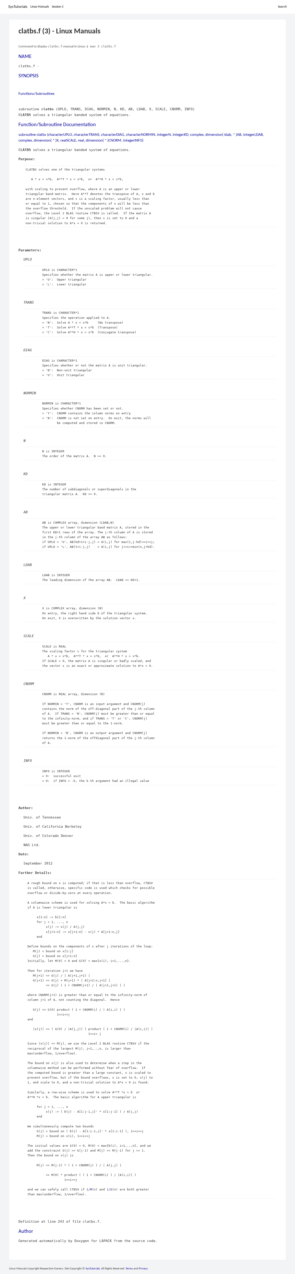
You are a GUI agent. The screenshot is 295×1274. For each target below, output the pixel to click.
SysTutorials (17, 7)
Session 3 (57, 7)
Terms (129, 1268)
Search (282, 7)
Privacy (143, 1268)
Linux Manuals (39, 7)
